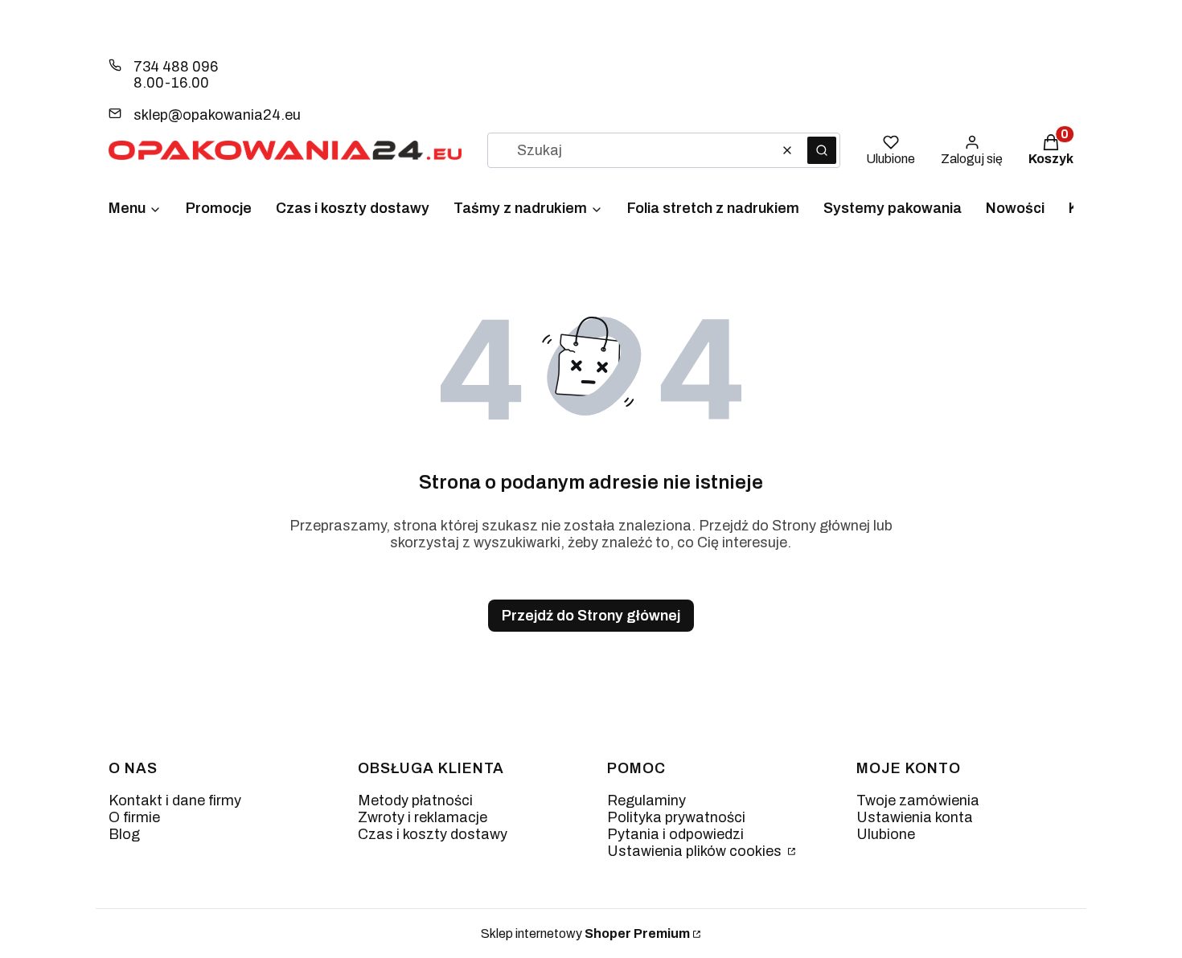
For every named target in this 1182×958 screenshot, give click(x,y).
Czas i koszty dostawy (432, 834)
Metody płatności (415, 800)
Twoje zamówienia (917, 800)
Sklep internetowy (585, 933)
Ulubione (885, 834)
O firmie (134, 817)
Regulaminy (646, 800)
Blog (124, 834)
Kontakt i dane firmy (175, 800)
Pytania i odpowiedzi (675, 834)
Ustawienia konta (914, 817)
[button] (821, 150)
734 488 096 (175, 67)
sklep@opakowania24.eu (217, 115)
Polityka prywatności (676, 817)
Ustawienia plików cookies (696, 851)
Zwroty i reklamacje (422, 817)
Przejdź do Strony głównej (591, 616)
